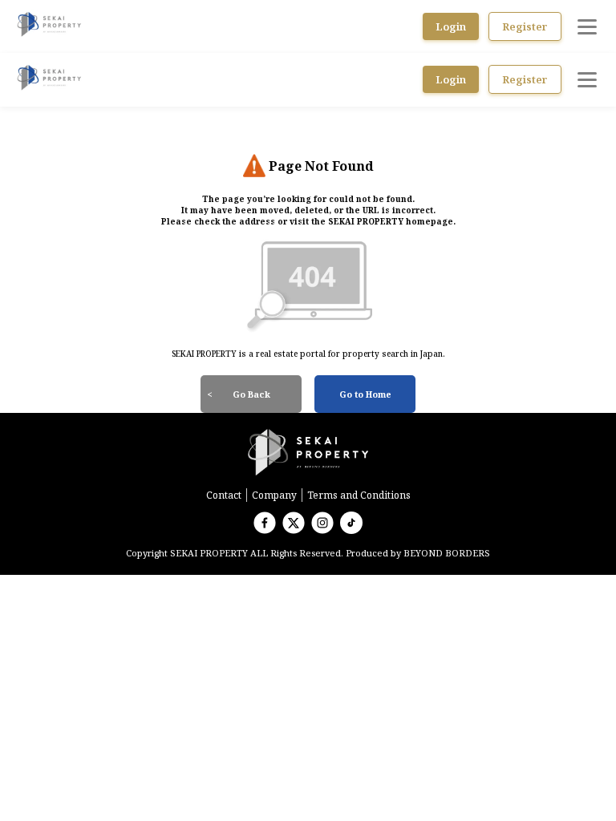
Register (525, 26)
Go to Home (365, 394)
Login (451, 26)
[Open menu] (587, 26)
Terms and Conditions (359, 495)
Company (274, 495)
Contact (223, 495)
